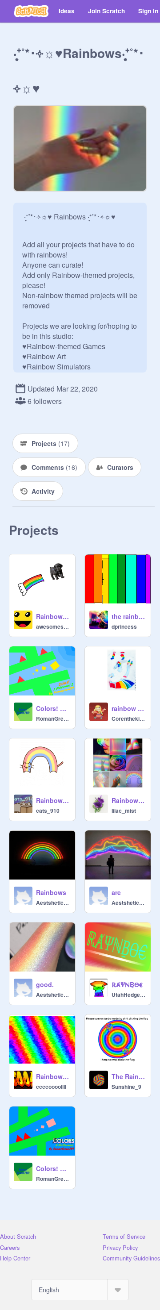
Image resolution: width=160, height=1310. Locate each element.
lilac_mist (124, 810)
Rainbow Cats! (53, 800)
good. (45, 984)
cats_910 (48, 810)
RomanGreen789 (53, 718)
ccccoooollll (51, 1087)
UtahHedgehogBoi (128, 995)
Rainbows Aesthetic (128, 800)
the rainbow (128, 616)
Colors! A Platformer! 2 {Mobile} (53, 708)
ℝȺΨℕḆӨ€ (127, 984)
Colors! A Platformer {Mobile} (53, 1168)
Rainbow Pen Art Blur (53, 1076)
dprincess (124, 626)
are (116, 892)
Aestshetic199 (53, 903)
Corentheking (128, 718)
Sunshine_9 (126, 1087)
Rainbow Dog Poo (53, 616)
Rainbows (51, 892)
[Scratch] (31, 11)
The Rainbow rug (128, 1076)
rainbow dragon (128, 708)
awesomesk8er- (53, 626)
